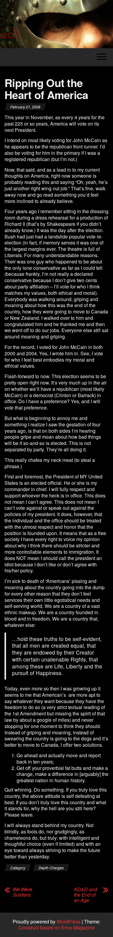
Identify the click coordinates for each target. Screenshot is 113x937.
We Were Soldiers (22, 892)
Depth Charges (51, 867)
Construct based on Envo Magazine (56, 927)
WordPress (68, 921)
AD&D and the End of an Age (85, 895)
